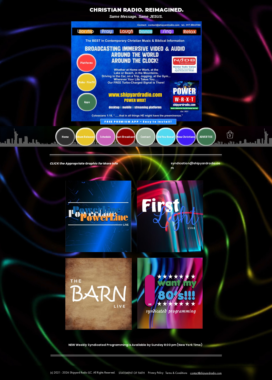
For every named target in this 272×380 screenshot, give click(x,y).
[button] (230, 134)
